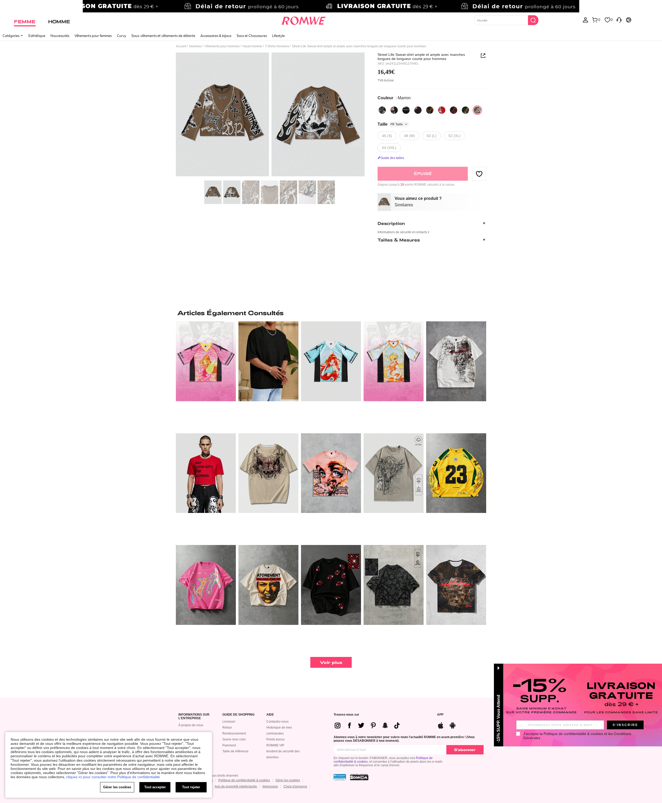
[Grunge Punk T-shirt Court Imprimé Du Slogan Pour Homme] (206, 473)
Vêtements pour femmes (93, 36)
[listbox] (585, 19)
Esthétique (36, 36)
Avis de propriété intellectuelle (236, 786)
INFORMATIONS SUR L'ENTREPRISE (193, 716)
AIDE (270, 714)
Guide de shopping (238, 714)
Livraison (228, 721)
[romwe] (303, 19)
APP (440, 714)
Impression (270, 786)
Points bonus (275, 739)
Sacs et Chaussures (252, 36)
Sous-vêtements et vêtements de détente (163, 36)
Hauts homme (252, 46)
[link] (331, 6)
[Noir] (382, 110)
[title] (331, 312)
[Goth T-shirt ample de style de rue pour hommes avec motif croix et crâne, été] (456, 361)
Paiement (229, 745)
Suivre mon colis (234, 739)
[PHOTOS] (270, 115)
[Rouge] (441, 110)
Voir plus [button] (331, 662)
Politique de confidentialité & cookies (244, 780)
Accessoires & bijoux (215, 36)
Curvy (121, 36)
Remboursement (234, 733)
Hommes (195, 46)
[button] (479, 174)
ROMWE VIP (275, 745)
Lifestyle (278, 36)
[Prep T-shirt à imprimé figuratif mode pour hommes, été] (456, 585)
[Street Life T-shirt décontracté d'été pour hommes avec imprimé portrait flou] (206, 585)
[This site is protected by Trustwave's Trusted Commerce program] (340, 777)
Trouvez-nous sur (346, 714)
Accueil (181, 46)
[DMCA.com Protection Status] (359, 777)
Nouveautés (59, 36)
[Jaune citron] (465, 110)
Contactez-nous (277, 721)
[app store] (440, 725)
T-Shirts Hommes (277, 46)
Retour (227, 727)
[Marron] (477, 110)
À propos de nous (190, 725)
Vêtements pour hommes (222, 46)
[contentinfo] (369, 725)
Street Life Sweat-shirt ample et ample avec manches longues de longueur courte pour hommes (421, 56)
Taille (390, 124)
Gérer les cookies (287, 780)
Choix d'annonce (295, 786)
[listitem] (206, 375)
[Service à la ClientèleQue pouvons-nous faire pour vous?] (619, 20)
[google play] (452, 725)
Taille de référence (235, 751)
